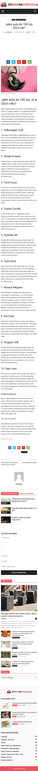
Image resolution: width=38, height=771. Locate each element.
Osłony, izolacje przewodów (10, 751)
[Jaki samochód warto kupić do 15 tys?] (6, 510)
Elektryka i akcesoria (7, 740)
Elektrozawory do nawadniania (11, 745)
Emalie (3, 743)
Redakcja (9, 32)
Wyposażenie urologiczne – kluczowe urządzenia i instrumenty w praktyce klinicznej (22, 644)
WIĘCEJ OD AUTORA (26, 494)
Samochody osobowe (20, 19)
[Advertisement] (19, 47)
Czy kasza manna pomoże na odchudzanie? (24, 703)
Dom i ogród (5, 610)
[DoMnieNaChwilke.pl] (19, 4)
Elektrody (4, 737)
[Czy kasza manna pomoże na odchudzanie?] (6, 705)
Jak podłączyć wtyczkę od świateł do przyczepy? (9, 463)
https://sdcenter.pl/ (7, 439)
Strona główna (5, 16)
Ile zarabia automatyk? (30, 462)
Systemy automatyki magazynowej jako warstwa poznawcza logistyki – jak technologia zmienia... (23, 633)
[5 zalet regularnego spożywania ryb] (6, 724)
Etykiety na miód (6, 757)
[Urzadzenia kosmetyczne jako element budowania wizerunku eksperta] (6, 664)
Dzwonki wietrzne (7, 760)
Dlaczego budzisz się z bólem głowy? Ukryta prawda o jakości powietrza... (18, 614)
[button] (35, 11)
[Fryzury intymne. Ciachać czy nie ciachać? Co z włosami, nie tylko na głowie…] (6, 714)
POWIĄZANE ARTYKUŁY (10, 494)
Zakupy (15, 656)
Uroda (14, 716)
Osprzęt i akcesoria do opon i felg (12, 754)
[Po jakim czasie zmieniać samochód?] (6, 519)
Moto (13, 19)
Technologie (16, 637)
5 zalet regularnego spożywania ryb (22, 722)
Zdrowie (15, 648)
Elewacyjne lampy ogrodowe (10, 748)
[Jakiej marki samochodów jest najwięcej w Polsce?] (6, 501)
